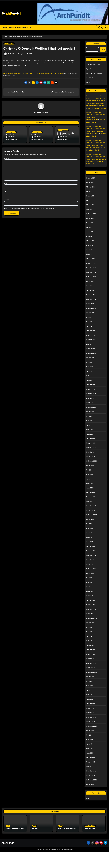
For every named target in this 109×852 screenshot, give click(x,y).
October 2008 (90, 456)
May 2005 (89, 636)
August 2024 (90, 182)
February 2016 (90, 205)
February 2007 (90, 546)
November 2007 (91, 506)
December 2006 (91, 555)
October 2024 (90, 178)
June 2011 (89, 322)
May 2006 (89, 587)
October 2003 (90, 721)
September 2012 (91, 277)
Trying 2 (88, 69)
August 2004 (90, 676)
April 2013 (89, 254)
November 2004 (91, 663)
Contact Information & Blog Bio (20, 27)
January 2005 (90, 654)
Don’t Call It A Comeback (94, 73)
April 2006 (89, 591)
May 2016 (89, 200)
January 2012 (90, 295)
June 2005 (89, 632)
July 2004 (89, 681)
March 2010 (89, 380)
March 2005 (90, 645)
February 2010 (90, 384)
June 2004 (89, 685)
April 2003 (89, 748)
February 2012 (90, 290)
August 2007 (90, 519)
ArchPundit (11, 13)
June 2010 (89, 367)
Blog (87, 798)
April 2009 (89, 429)
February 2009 (91, 438)
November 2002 (91, 771)
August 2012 (90, 281)
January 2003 (90, 762)
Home (5, 27)
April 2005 (89, 641)
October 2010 (90, 349)
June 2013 (89, 245)
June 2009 (89, 420)
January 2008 (90, 497)
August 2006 (90, 573)
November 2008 (91, 452)
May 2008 (89, 479)
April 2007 (89, 537)
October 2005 (90, 614)
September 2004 (91, 672)
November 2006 (91, 560)
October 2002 (90, 775)
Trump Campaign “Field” (94, 64)
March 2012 (89, 286)
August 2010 (90, 358)
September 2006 (91, 569)
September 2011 (91, 308)
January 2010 (90, 389)
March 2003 (90, 753)
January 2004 (90, 708)
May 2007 (89, 533)
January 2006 (90, 605)
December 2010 (91, 340)
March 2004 (90, 699)
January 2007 (90, 551)
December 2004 (91, 659)
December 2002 (91, 766)
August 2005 (90, 623)
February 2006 (91, 600)
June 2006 (89, 582)
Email (6, 191)
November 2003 (91, 717)
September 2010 (91, 353)
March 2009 (90, 434)
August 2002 (90, 784)
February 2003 (90, 757)
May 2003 (89, 744)
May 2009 (89, 425)
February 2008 (91, 492)
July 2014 (89, 236)
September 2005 (91, 618)
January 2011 (90, 335)
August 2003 (90, 730)
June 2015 (89, 223)
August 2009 (90, 411)
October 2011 (90, 304)
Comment (7, 158)
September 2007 (91, 515)
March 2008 (90, 488)
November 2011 (91, 299)
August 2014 (90, 232)
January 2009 (90, 443)
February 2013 (90, 259)
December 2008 (91, 447)
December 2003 (91, 712)
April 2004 (89, 694)
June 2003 (89, 739)
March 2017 (89, 191)
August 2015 (90, 218)
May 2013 (89, 250)
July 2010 (89, 362)
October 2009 (90, 402)
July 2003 (89, 735)
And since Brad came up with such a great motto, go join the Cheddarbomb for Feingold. (33, 73)
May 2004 (89, 690)
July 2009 (89, 416)
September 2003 (91, 726)
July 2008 (89, 470)
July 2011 (89, 317)
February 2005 (90, 650)
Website (6, 200)
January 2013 (90, 263)
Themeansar (69, 849)
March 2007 (90, 542)
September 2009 (91, 407)
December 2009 (91, 393)
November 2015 (91, 209)
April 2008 (89, 483)
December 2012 (91, 268)
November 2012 (91, 272)
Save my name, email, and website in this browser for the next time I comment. (30, 208)
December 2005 (91, 609)
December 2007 (91, 501)
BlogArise (60, 849)
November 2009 (91, 398)
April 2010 (89, 376)
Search (96, 44)
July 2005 (89, 627)
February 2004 (91, 703)
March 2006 (90, 596)
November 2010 (91, 344)
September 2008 (91, 461)
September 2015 (91, 214)
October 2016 (90, 196)
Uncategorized (9, 43)
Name (6, 183)
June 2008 (89, 474)
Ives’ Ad (34, 135)
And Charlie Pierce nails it (16, 92)
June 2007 (89, 528)
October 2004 (90, 667)
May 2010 (89, 371)
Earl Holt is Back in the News (97, 108)
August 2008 (90, 465)
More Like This (10, 135)
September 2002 (91, 780)
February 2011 (90, 331)
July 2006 (89, 578)
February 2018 (90, 187)
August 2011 (90, 313)
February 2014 (90, 241)
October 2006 (90, 564)
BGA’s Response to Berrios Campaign (62, 92)
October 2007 (90, 510)
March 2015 (89, 227)
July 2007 (89, 524)
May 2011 (89, 326)
